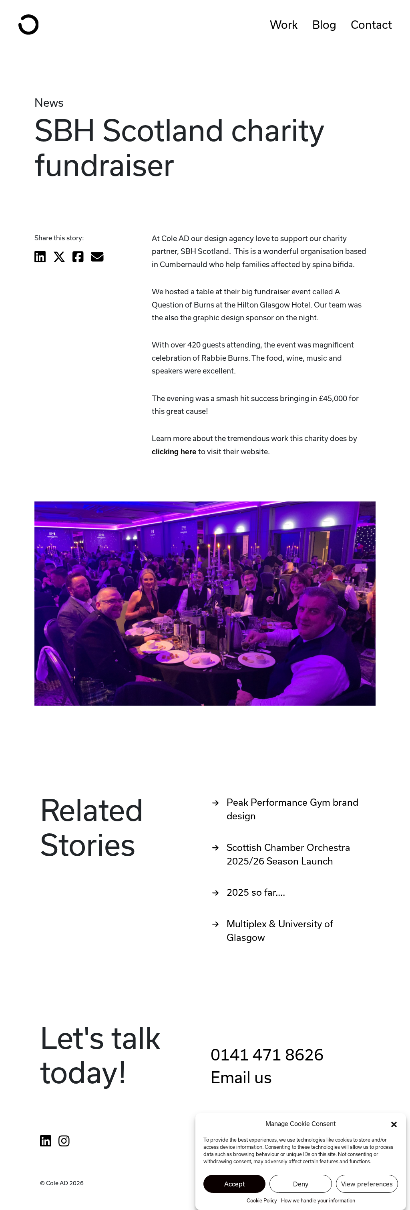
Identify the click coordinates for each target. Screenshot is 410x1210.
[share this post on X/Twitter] (59, 257)
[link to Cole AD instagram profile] (64, 1140)
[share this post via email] (97, 257)
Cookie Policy (262, 1200)
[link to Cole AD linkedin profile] (45, 1140)
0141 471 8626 (267, 1054)
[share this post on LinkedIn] (40, 257)
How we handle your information (318, 1200)
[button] (394, 1124)
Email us (241, 1077)
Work (284, 24)
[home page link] (28, 24)
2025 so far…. (256, 892)
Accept (234, 1184)
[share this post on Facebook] (78, 257)
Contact (371, 24)
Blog (324, 24)
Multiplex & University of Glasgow (280, 930)
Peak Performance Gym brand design (292, 809)
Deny (300, 1184)
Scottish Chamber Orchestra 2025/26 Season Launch (288, 854)
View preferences (367, 1184)
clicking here (174, 451)
